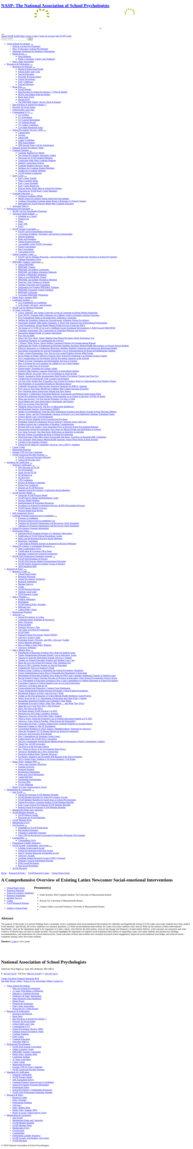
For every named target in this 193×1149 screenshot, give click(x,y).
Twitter (4, 978)
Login (68, 36)
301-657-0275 (51, 974)
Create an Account (46, 36)
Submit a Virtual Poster (17, 908)
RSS (37, 978)
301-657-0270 (10, 974)
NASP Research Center (38, 873)
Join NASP (60, 36)
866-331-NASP (34, 974)
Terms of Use (29, 981)
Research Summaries (16, 895)
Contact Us (58, 981)
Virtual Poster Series (61, 873)
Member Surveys (14, 898)
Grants (10, 900)
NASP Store (19, 36)
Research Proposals (15, 890)
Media (49, 981)
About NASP (7, 36)
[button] (32, 44)
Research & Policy (17, 873)
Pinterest (21, 978)
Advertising (41, 981)
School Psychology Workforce (20, 893)
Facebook (12, 978)
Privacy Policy (16, 981)
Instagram (30, 978)
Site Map (5, 981)
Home (4, 873)
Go (30, 39)
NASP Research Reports (18, 903)
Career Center (31, 36)
